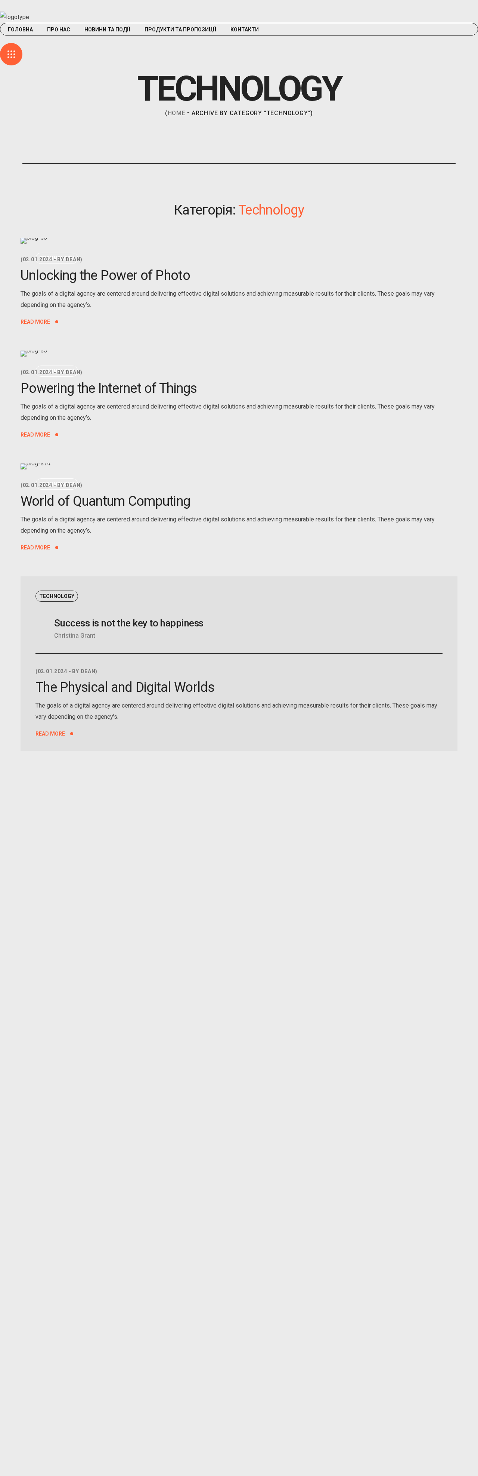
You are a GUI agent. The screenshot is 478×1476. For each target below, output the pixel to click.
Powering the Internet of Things (109, 388)
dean (73, 259)
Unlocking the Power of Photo (105, 275)
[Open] (11, 54)
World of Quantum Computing (105, 501)
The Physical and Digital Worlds (125, 687)
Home (177, 113)
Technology (56, 596)
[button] (239, 39)
